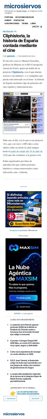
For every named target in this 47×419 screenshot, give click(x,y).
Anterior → (36, 399)
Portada (9, 17)
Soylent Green (22, 11)
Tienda (25, 23)
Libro (33, 23)
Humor (8, 20)
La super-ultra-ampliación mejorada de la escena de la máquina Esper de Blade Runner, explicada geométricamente (26, 377)
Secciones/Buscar (24, 17)
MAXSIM (17, 313)
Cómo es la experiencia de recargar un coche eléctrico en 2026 (25, 352)
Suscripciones (12, 23)
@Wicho (11, 56)
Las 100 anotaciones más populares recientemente (28, 393)
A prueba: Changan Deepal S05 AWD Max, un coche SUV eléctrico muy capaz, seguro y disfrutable (25, 343)
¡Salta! (35, 26)
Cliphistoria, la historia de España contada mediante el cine (20, 42)
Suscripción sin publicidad (18, 230)
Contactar (18, 20)
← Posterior (10, 399)
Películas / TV (10, 31)
